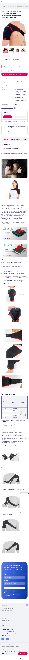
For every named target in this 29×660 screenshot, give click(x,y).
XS (4, 66)
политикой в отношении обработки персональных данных (15, 592)
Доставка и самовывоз (6, 623)
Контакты (3, 625)
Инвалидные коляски (6, 612)
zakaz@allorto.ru (5, 635)
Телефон (6, 580)
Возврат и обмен (5, 620)
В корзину (22, 653)
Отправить (14, 588)
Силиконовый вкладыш (7, 304)
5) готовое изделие (6, 557)
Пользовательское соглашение (10, 646)
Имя (5, 574)
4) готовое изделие (6, 536)
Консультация (20, 116)
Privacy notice (25, 493)
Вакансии (3, 618)
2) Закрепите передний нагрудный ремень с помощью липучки (13, 490)
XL (11, 70)
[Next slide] (27, 50)
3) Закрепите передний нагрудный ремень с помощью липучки (13, 513)
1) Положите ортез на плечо (9, 468)
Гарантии (3, 622)
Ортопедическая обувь (6, 610)
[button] (5, 50)
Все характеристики (7, 108)
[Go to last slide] (2, 50)
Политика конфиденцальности (10, 645)
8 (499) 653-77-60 (7, 629)
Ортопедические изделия (7, 608)
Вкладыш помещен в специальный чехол (12, 324)
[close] (28, 494)
